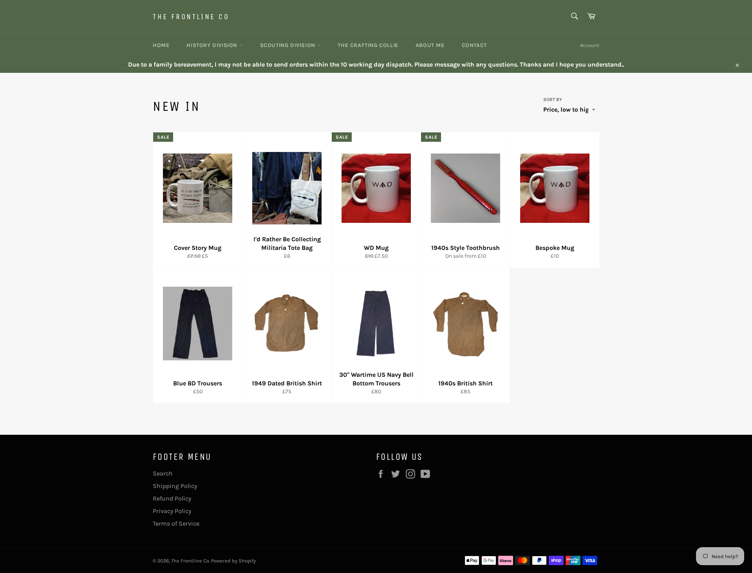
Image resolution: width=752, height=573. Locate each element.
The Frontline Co (191, 16)
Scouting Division (288, 45)
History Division (212, 45)
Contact (474, 45)
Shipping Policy (175, 486)
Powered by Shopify (233, 561)
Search (163, 473)
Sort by (552, 99)
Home (161, 45)
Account (589, 45)
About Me (430, 45)
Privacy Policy (172, 511)
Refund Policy (172, 498)
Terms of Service (176, 523)
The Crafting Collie (368, 45)
